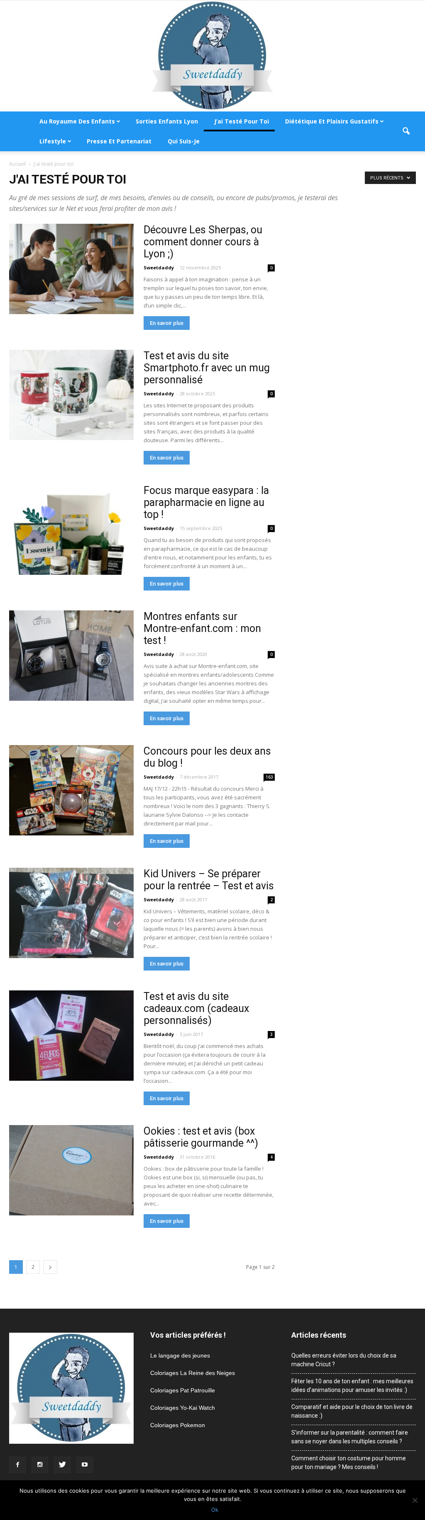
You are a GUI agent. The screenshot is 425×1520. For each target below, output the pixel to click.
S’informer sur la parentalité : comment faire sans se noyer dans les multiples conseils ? (349, 1437)
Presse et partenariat (119, 141)
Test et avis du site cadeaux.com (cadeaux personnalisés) (196, 1008)
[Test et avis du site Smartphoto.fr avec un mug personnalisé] (71, 395)
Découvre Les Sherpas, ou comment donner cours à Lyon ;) (203, 242)
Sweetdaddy (159, 267)
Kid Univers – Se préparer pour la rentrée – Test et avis (209, 880)
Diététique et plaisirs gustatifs (332, 121)
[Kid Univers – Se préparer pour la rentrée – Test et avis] (71, 913)
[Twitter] (62, 1465)
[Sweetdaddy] (212, 55)
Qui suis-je (184, 141)
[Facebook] (17, 1465)
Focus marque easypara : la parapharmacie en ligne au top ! (206, 502)
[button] (406, 131)
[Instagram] (40, 1465)
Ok (214, 1509)
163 (269, 777)
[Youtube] (84, 1465)
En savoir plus (166, 323)
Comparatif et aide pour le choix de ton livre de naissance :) (352, 1411)
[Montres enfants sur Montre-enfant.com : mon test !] (71, 655)
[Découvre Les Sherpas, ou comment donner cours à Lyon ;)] (71, 269)
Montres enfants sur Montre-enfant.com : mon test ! (202, 628)
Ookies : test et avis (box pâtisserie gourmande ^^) (201, 1137)
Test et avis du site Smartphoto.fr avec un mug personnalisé (207, 368)
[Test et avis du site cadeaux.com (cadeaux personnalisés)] (71, 1035)
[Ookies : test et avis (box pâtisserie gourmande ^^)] (71, 1170)
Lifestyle (52, 141)
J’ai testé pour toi (241, 121)
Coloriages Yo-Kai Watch (182, 1407)
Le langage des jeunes (180, 1355)
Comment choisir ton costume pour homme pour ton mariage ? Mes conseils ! (348, 1462)
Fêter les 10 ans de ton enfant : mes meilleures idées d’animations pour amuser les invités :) (352, 1385)
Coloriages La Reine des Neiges (192, 1373)
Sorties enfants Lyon (167, 121)
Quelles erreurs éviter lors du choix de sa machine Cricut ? (343, 1360)
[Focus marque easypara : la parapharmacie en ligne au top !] (71, 529)
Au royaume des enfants (77, 121)
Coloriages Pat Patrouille (182, 1390)
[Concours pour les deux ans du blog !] (71, 790)
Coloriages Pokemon (177, 1425)
